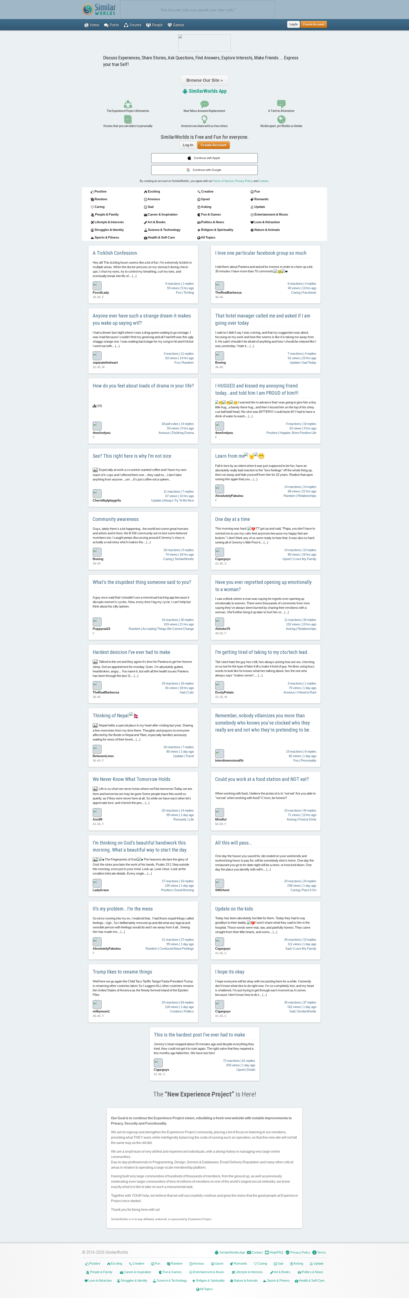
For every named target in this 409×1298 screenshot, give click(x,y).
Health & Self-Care (311, 1280)
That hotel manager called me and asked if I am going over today (262, 319)
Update (318, 1263)
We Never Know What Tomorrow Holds (131, 779)
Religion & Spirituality (210, 1280)
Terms (321, 1252)
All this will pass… (233, 843)
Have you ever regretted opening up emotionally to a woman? (263, 585)
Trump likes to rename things (122, 972)
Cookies (264, 181)
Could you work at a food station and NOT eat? (262, 779)
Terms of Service (223, 181)
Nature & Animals (245, 1280)
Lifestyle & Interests (249, 1272)
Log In (293, 24)
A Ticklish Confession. (115, 253)
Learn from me (230, 456)
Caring (262, 1263)
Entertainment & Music (208, 1272)
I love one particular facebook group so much (261, 253)
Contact (257, 1252)
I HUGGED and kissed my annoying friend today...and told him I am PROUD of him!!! (256, 389)
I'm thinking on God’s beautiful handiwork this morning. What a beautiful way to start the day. (140, 846)
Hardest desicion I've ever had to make (131, 652)
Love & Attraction (100, 1280)
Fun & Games (172, 1272)
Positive (94, 1263)
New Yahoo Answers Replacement (204, 111)
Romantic (240, 1263)
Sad (280, 1263)
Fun (157, 1263)
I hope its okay (229, 972)
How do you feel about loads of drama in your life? (143, 386)
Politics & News (312, 1272)
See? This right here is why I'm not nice (132, 456)
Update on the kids (234, 909)
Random (176, 1263)
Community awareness (116, 519)
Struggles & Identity (133, 1280)
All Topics (206, 1289)
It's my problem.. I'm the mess (123, 909)
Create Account (213, 145)
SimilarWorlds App (207, 91)
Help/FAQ (276, 1252)
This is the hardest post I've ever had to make (199, 1035)
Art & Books (282, 1272)
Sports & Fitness (278, 1280)
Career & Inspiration (137, 1272)
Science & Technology (171, 1280)
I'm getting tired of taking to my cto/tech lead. (261, 652)
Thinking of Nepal (111, 716)
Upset (218, 1263)
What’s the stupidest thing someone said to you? (142, 582)
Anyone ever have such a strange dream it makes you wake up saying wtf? (142, 319)
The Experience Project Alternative (128, 111)
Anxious (198, 1263)
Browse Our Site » (204, 80)
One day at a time (232, 519)
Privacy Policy (244, 181)
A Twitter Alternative (281, 111)
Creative (138, 1263)
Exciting (116, 1263)
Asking (298, 1263)
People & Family (100, 1272)
